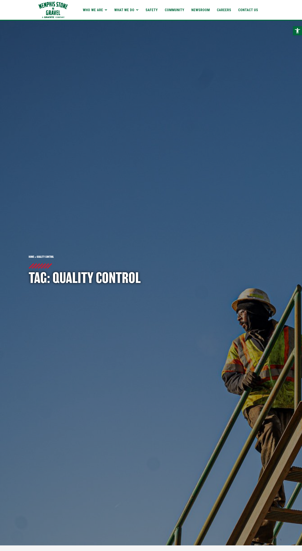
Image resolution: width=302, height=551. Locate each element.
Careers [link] (224, 10)
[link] (297, 30)
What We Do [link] (124, 10)
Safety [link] (152, 10)
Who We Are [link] (93, 10)
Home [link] (31, 257)
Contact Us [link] (248, 10)
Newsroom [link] (200, 10)
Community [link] (174, 10)
